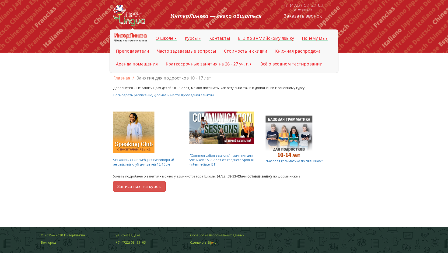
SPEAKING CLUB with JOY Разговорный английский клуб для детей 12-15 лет (143, 162)
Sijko (212, 242)
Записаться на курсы (139, 186)
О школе (165, 38)
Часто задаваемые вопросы (186, 51)
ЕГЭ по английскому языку (266, 38)
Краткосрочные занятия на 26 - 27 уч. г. (208, 64)
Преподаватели (132, 51)
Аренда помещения (137, 64)
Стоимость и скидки (245, 51)
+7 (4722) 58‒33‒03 (303, 5)
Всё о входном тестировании (291, 64)
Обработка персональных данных (217, 235)
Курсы (192, 38)
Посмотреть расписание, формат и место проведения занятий (163, 95)
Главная (121, 78)
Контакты (219, 38)
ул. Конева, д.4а (303, 9)
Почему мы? (315, 38)
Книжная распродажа (298, 51)
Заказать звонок (303, 16)
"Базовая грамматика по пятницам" (294, 161)
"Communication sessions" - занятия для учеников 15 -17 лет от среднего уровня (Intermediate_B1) (221, 159)
